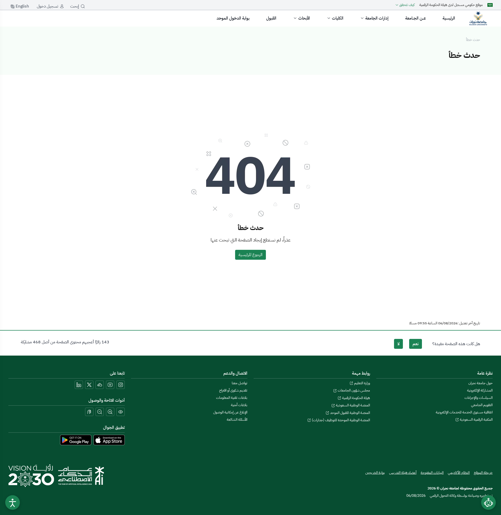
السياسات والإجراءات (478, 397)
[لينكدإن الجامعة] (78, 384)
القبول (271, 18)
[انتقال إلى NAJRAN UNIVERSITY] (478, 18)
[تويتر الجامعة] (89, 384)
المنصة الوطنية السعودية (352, 405)
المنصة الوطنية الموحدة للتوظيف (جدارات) (340, 420)
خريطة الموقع (483, 472)
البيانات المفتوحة (432, 472)
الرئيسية (449, 18)
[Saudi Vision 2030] (31, 475)
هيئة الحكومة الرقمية (355, 398)
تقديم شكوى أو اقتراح (233, 390)
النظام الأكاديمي (459, 472)
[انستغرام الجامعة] (120, 384)
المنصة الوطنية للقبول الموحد (349, 412)
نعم (416, 344)
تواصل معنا (239, 383)
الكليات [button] (337, 18)
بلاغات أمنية (239, 405)
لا (398, 344)
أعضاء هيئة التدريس (402, 472)
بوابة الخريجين (375, 472)
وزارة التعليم (361, 383)
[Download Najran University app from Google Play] (75, 440)
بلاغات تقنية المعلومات (231, 397)
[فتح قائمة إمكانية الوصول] (12, 502)
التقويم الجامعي (482, 405)
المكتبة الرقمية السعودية (476, 419)
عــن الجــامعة (415, 18)
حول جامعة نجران (480, 383)
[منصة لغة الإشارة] (89, 411)
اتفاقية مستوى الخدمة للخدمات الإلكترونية (464, 412)
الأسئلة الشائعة (237, 419)
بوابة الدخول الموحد (233, 18)
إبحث (74, 6)
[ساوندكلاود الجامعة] (99, 384)
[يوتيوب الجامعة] (110, 384)
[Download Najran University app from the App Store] (109, 440)
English (22, 6)
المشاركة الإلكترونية (480, 390)
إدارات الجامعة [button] (377, 18)
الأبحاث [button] (304, 18)
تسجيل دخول (47, 6)
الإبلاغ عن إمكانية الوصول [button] (230, 412)
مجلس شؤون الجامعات (353, 390)
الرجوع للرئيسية (250, 255)
